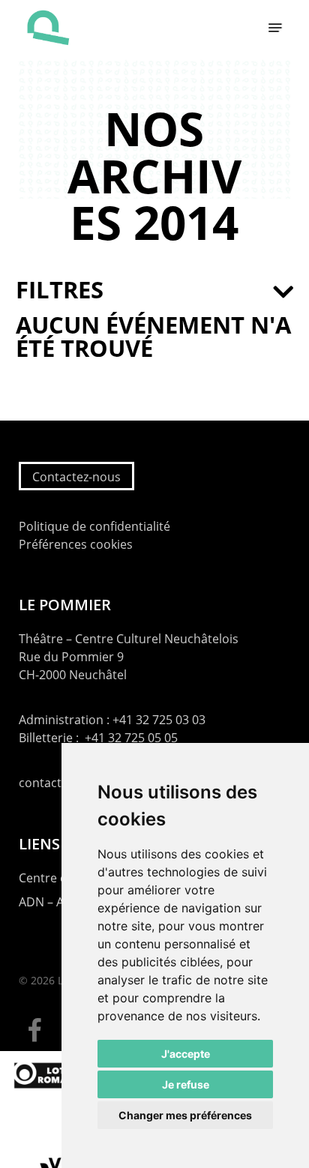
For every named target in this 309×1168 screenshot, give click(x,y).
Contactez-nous (76, 477)
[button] (275, 27)
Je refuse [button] (185, 1084)
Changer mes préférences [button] (185, 1115)
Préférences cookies (76, 544)
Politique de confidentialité (94, 526)
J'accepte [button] (185, 1053)
